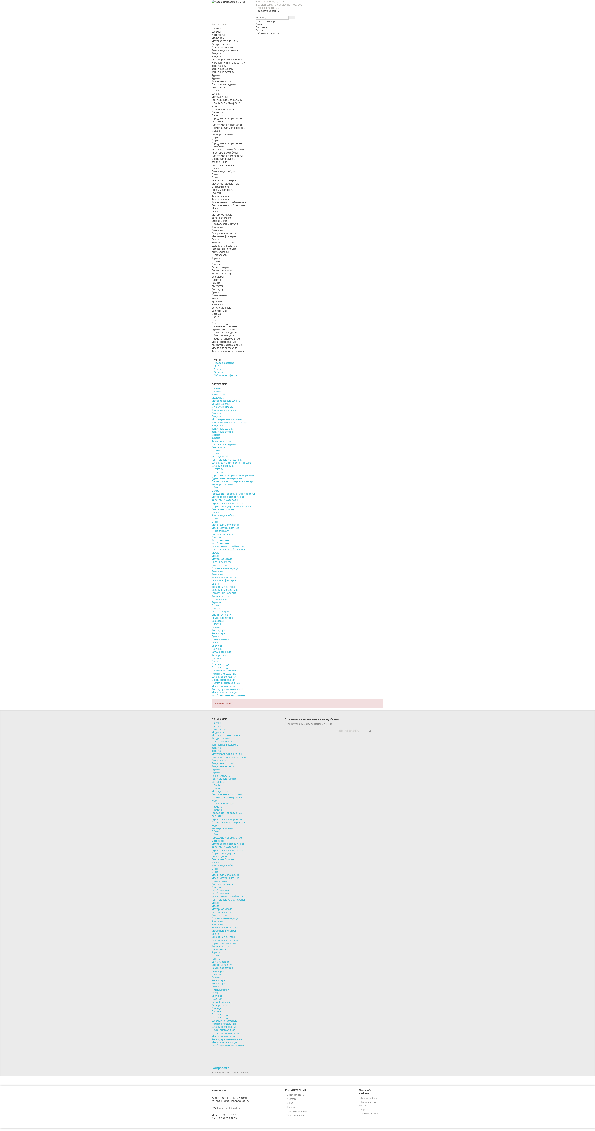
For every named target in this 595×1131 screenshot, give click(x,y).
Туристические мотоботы (227, 155)
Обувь (215, 140)
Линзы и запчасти (222, 189)
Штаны (216, 93)
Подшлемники (220, 295)
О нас (290, 1102)
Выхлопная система (224, 242)
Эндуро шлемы (221, 44)
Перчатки (217, 115)
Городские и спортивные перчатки (227, 120)
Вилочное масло (222, 217)
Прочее (216, 317)
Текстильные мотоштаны (227, 100)
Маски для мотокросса (225, 180)
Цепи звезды (219, 255)
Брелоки (217, 301)
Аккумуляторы (220, 252)
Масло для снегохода (224, 348)
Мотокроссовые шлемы (226, 41)
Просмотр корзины (267, 11)
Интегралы (218, 34)
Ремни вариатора (222, 273)
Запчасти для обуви (224, 171)
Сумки (215, 292)
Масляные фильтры (224, 236)
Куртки (216, 78)
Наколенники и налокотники (229, 62)
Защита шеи (219, 65)
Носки (215, 168)
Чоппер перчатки (222, 134)
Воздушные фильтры (224, 233)
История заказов (369, 1113)
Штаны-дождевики (223, 109)
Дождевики (218, 87)
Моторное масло (222, 214)
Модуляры (218, 38)
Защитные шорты (222, 69)
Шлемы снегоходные (224, 326)
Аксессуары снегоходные (227, 345)
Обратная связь (295, 1094)
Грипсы (216, 264)
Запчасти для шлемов (225, 50)
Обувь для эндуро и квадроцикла (223, 160)
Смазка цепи (219, 221)
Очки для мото (220, 186)
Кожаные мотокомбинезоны (229, 202)
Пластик (216, 279)
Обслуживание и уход (225, 224)
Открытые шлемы (222, 47)
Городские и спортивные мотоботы (227, 145)
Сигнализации (220, 267)
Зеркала (216, 258)
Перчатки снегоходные (226, 338)
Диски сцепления (222, 270)
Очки (215, 177)
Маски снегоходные (224, 341)
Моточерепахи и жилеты (227, 59)
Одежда (216, 314)
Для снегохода (220, 323)
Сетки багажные (221, 307)
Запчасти (217, 230)
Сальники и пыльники (225, 245)
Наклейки (217, 304)
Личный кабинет (369, 1097)
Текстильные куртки (224, 84)
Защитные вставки (223, 72)
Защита (216, 56)
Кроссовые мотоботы (225, 152)
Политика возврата (297, 1110)
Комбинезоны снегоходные (228, 351)
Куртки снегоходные (224, 329)
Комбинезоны (220, 199)
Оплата (291, 1106)
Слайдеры (218, 276)
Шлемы (216, 31)
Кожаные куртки (221, 81)
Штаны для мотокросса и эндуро (227, 104)
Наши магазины (295, 1114)
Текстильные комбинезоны (228, 205)
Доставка (292, 1098)
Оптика (216, 261)
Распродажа (220, 1068)
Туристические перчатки (227, 124)
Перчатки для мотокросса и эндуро (228, 129)
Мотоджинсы (220, 96)
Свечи (215, 239)
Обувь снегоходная (223, 335)
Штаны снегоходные (224, 332)
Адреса (364, 1109)
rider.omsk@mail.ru (229, 1108)
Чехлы (215, 298)
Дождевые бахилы (223, 165)
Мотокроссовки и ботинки (228, 149)
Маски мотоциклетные (225, 183)
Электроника (219, 310)
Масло (215, 211)
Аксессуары (218, 289)
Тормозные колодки (224, 248)
